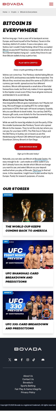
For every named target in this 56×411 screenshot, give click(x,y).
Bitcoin (6, 50)
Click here (37, 170)
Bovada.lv (28, 382)
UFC (6, 242)
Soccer (8, 195)
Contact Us (28, 379)
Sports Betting (28, 386)
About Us (28, 376)
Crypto (13, 12)
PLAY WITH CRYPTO (28, 63)
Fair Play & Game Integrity (28, 389)
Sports (7, 293)
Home (5, 12)
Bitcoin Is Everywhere (28, 12)
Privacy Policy (28, 392)
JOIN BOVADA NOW (28, 147)
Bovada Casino (41, 159)
